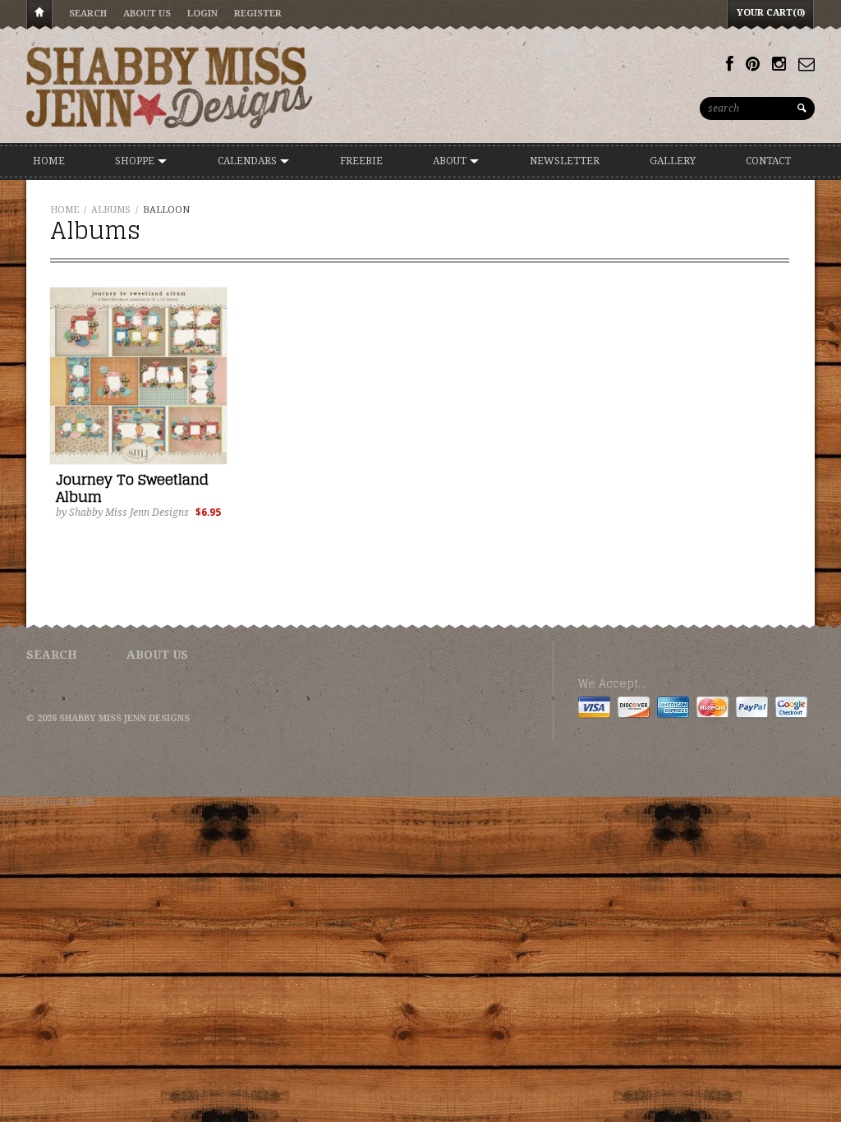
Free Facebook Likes (47, 801)
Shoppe (136, 161)
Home (39, 15)
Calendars (248, 161)
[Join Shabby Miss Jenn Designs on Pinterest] (753, 64)
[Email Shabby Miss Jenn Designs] (806, 64)
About (451, 161)
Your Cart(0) (771, 12)
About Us (147, 13)
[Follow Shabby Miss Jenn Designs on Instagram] (779, 64)
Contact (768, 161)
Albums (111, 210)
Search (88, 13)
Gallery (673, 161)
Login (202, 13)
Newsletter (565, 161)
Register (258, 13)
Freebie (361, 161)
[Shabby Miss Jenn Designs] (170, 87)
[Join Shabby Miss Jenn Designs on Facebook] (729, 64)
